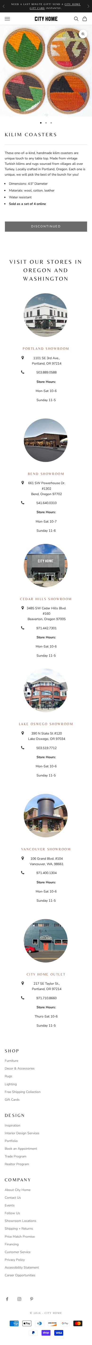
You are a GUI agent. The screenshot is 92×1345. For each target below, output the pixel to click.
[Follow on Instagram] (19, 1299)
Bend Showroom (46, 474)
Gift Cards (12, 1099)
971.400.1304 (46, 873)
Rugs (8, 1076)
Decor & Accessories (20, 1068)
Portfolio (11, 1141)
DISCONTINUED (46, 226)
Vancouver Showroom (46, 849)
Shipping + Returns (19, 1228)
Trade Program (15, 1156)
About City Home (17, 1190)
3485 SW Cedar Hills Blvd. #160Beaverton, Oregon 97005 (46, 613)
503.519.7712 (46, 748)
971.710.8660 (46, 998)
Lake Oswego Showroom (46, 724)
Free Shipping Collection (23, 1092)
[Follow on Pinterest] (31, 1299)
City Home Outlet (46, 974)
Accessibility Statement (22, 1267)
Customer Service (17, 1252)
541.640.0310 (46, 503)
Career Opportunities (20, 1275)
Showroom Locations (20, 1221)
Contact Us (13, 1197)
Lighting (11, 1084)
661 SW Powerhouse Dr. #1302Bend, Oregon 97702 (46, 488)
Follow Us (12, 1213)
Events (10, 1205)
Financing (12, 1244)
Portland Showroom (46, 348)
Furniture (11, 1061)
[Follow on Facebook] (7, 1299)
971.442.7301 (46, 628)
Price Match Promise (20, 1236)
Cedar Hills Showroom (46, 599)
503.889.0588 (46, 372)
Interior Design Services (22, 1133)
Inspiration (12, 1125)
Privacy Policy (15, 1260)
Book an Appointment (21, 1148)
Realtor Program (17, 1164)
